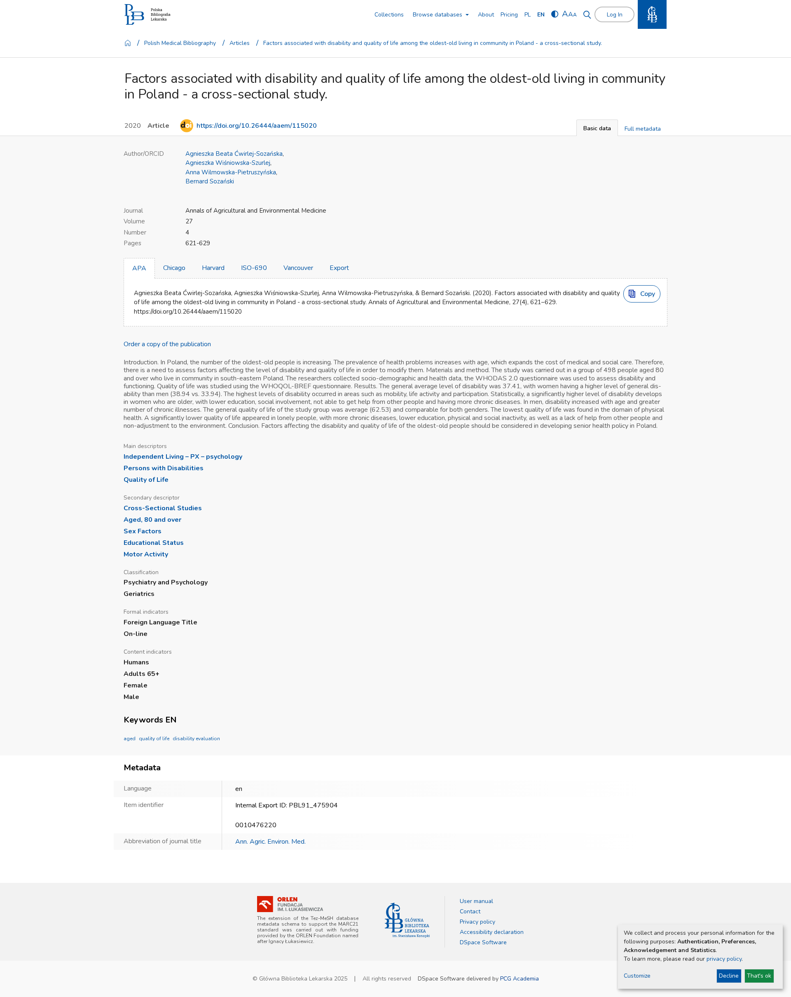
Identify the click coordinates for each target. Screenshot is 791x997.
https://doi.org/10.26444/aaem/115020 (257, 125)
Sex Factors (142, 531)
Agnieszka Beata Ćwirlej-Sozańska (234, 154)
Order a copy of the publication (167, 344)
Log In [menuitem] (615, 15)
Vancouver (298, 267)
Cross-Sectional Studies (163, 508)
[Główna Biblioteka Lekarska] (407, 920)
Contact (470, 911)
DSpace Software (483, 942)
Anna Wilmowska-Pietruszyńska (230, 172)
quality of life (154, 738)
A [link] (565, 13)
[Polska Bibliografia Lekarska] (147, 14)
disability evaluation (196, 738)
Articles (239, 43)
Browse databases (437, 15)
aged (130, 738)
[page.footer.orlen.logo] (290, 904)
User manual (476, 901)
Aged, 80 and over (152, 519)
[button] (597, 128)
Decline (729, 976)
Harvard (213, 267)
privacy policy (724, 959)
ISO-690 (254, 267)
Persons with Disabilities (164, 468)
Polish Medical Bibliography (180, 43)
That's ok (759, 976)
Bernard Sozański (209, 181)
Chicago (174, 267)
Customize (637, 976)
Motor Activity (146, 554)
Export (339, 267)
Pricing (509, 15)
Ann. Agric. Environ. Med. (270, 841)
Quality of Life (146, 479)
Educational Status (154, 542)
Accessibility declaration (492, 932)
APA (139, 268)
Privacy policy (477, 922)
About (486, 15)
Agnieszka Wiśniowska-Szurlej (227, 163)
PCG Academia (519, 979)
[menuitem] (527, 14)
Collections (389, 15)
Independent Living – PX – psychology (183, 456)
